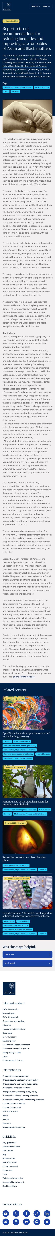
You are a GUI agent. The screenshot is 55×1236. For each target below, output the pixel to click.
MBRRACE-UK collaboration (21, 55)
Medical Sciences (42, 87)
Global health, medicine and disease (18, 87)
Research (15, 91)
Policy (6, 91)
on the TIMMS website (24, 676)
